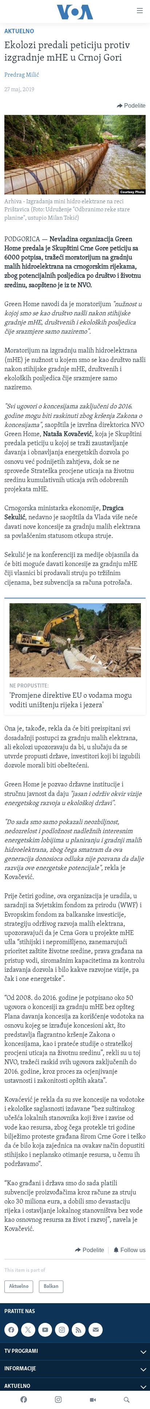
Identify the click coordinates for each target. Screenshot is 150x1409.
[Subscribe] (95, 1330)
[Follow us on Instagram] (62, 1330)
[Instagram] (58, 1400)
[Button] (131, 106)
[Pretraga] (127, 1400)
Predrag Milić (21, 75)
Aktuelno (19, 31)
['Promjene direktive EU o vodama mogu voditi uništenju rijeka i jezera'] (75, 640)
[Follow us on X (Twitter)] (28, 1330)
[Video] (93, 1400)
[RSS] (79, 1330)
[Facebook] (23, 1400)
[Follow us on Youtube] (45, 1330)
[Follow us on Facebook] (11, 1330)
